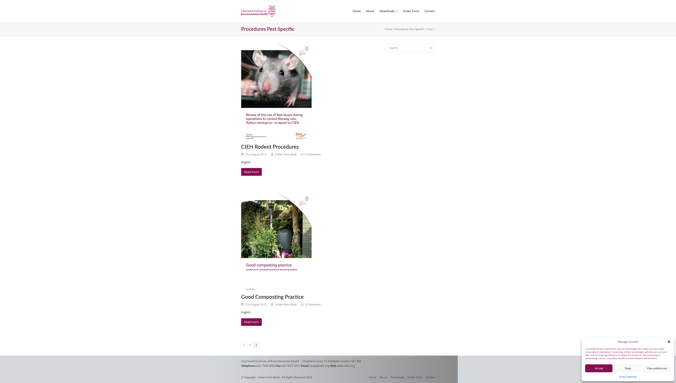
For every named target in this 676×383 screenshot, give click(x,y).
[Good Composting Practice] (276, 241)
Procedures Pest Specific (409, 29)
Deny (628, 368)
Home (388, 29)
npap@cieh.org (319, 366)
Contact (430, 377)
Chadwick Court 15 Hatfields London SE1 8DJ (331, 361)
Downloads (397, 377)
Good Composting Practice (272, 297)
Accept (599, 368)
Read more (251, 172)
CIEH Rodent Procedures (270, 147)
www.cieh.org (346, 366)
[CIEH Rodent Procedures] (276, 91)
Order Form (415, 377)
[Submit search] (431, 48)
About (383, 377)
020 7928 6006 (265, 366)
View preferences (657, 368)
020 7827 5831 (290, 366)
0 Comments (313, 154)
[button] (669, 341)
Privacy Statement (628, 376)
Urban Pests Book (286, 154)
